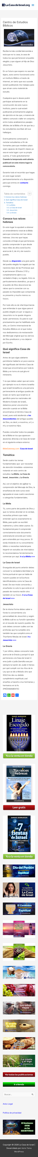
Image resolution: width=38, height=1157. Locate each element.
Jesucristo (13, 210)
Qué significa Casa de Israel (17, 200)
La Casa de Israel (16, 208)
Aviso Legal (8, 1104)
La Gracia (13, 213)
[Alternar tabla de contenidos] (28, 193)
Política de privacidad (12, 1113)
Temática (9, 203)
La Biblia (12, 205)
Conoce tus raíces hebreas (16, 197)
